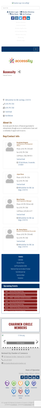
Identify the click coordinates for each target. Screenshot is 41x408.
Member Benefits (21, 22)
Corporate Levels (20, 25)
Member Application (20, 28)
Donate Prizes (20, 263)
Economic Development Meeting (17, 293)
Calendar (20, 260)
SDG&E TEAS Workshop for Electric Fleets (19, 306)
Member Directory (21, 34)
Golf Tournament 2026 (20, 266)
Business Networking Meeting (16, 290)
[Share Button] (19, 72)
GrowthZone (14, 404)
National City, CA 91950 (17, 356)
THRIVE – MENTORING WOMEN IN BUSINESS (20, 297)
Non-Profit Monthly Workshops (17, 300)
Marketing (21, 37)
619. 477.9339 (7, 360)
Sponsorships (20, 275)
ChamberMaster (28, 404)
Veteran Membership (21, 31)
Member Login (21, 40)
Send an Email (21, 159)
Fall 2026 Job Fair (20, 272)
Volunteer (20, 278)
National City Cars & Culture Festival (20, 269)
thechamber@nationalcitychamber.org (14, 363)
